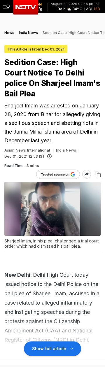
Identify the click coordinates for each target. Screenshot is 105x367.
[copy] (98, 174)
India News (66, 150)
